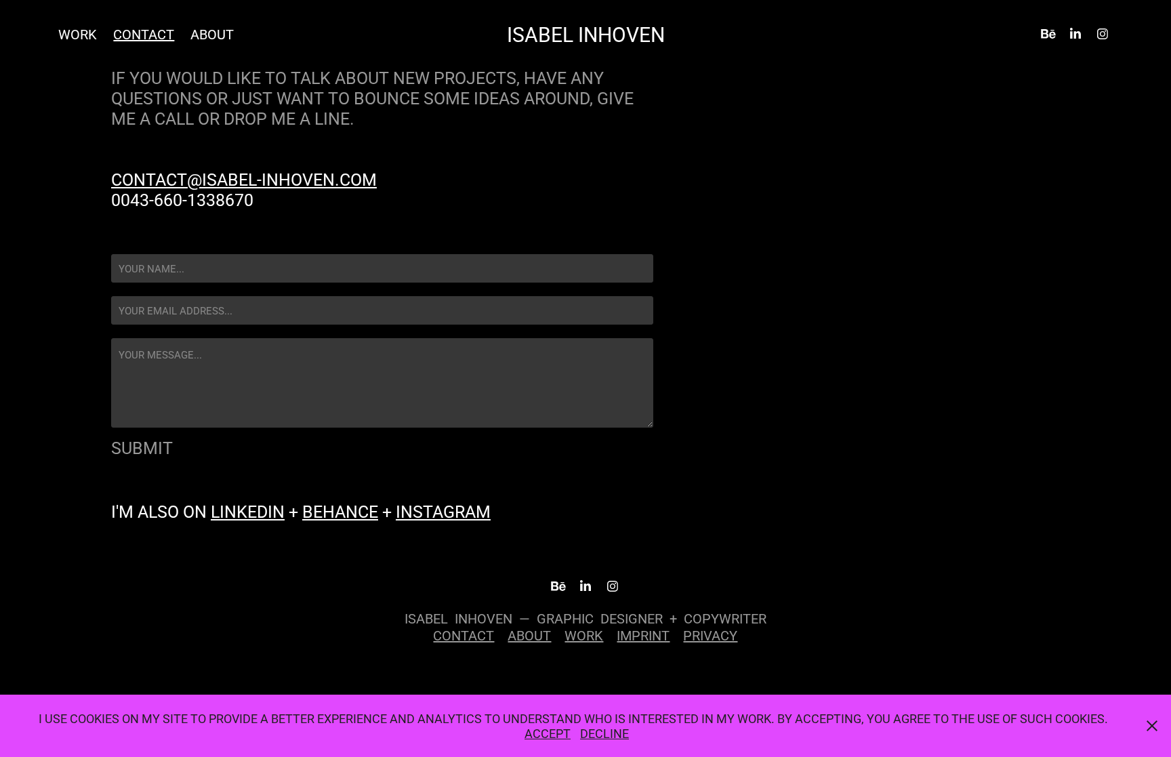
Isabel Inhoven (586, 33)
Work (77, 34)
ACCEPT (548, 733)
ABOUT (212, 34)
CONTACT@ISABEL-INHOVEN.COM (244, 179)
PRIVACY (710, 635)
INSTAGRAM (443, 511)
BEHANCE (340, 511)
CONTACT (143, 34)
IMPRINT (643, 635)
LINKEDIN (248, 511)
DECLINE (604, 733)
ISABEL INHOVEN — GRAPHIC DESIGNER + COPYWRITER (585, 618)
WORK (583, 635)
